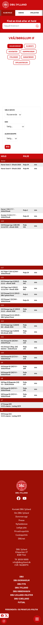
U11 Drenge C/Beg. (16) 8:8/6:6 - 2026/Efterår (9, 348)
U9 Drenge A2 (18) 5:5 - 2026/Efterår (9, 367)
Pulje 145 (25, 348)
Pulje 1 (25, 294)
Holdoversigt (15, 46)
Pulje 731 (25, 326)
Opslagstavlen (21, 63)
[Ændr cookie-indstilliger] (4, 621)
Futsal (21, 603)
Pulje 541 (25, 282)
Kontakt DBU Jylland (21, 509)
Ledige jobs (21, 528)
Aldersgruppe (10, 134)
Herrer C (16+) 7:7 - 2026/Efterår (7, 210)
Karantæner (28, 57)
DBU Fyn (21, 584)
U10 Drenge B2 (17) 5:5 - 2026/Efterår (9, 358)
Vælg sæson (10, 110)
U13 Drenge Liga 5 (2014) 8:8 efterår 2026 (10, 332)
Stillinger (14, 57)
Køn (6, 122)
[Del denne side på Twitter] (6, 616)
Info (35, 165)
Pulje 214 (25, 373)
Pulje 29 (26, 272)
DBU (21, 577)
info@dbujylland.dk (22, 562)
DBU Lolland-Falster (21, 595)
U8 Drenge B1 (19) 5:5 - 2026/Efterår (9, 389)
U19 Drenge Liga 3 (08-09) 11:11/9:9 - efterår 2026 (10, 226)
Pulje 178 (25, 358)
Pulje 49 (26, 168)
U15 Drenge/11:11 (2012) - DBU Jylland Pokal (10, 294)
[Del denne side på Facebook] (2, 616)
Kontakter (13, 52)
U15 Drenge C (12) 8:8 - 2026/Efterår (9, 300)
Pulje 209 (25, 367)
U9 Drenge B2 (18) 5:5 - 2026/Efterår (9, 373)
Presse (21, 520)
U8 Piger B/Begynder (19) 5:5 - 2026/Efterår (10, 383)
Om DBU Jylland (21, 513)
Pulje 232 (25, 383)
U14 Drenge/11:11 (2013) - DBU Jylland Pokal (10, 316)
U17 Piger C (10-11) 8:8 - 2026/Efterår (10, 272)
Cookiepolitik (22, 535)
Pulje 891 (25, 288)
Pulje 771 (25, 332)
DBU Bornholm (22, 581)
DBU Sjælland (21, 599)
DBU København (21, 592)
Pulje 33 (26, 300)
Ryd (7, 147)
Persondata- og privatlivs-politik (21, 610)
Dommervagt (21, 517)
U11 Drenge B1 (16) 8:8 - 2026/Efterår (9, 342)
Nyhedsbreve (21, 524)
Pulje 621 (25, 310)
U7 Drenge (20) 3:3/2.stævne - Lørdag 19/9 (11, 405)
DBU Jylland (21, 588)
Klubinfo (30, 46)
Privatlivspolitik (21, 531)
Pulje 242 (25, 389)
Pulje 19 (26, 216)
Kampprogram (28, 52)
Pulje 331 (25, 226)
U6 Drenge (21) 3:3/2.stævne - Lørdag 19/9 (11, 415)
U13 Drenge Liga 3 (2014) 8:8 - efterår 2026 (10, 326)
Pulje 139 (25, 342)
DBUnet (21, 539)
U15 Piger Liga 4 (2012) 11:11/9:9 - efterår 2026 (9, 288)
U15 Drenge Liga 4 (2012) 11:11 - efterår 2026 (10, 282)
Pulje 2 (25, 210)
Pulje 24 (26, 165)
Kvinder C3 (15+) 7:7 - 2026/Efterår (8, 216)
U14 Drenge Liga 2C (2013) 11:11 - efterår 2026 (10, 310)
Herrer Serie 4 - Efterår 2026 (11, 168)
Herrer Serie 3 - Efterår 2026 (11, 165)
